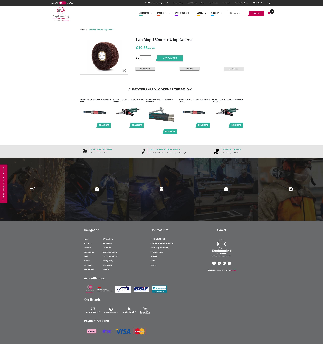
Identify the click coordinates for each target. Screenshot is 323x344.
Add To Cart (170, 58)
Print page (189, 68)
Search (256, 13)
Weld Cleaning (182, 13)
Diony (233, 270)
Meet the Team (89, 269)
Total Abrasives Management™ (156, 3)
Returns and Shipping (110, 256)
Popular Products (241, 3)
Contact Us (214, 3)
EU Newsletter (108, 239)
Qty (137, 58)
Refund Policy (108, 265)
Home (82, 30)
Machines (162, 13)
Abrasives (144, 13)
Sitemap (106, 269)
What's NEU (257, 3)
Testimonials (107, 243)
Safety (200, 13)
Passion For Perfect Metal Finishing (4, 183)
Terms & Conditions (110, 252)
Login (269, 3)
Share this (233, 68)
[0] (269, 13)
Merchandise (177, 3)
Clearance (226, 3)
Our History (88, 265)
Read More (104, 125)
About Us (190, 3)
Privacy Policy (108, 261)
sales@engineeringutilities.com (162, 243)
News (202, 3)
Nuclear (215, 13)
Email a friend (145, 68)
